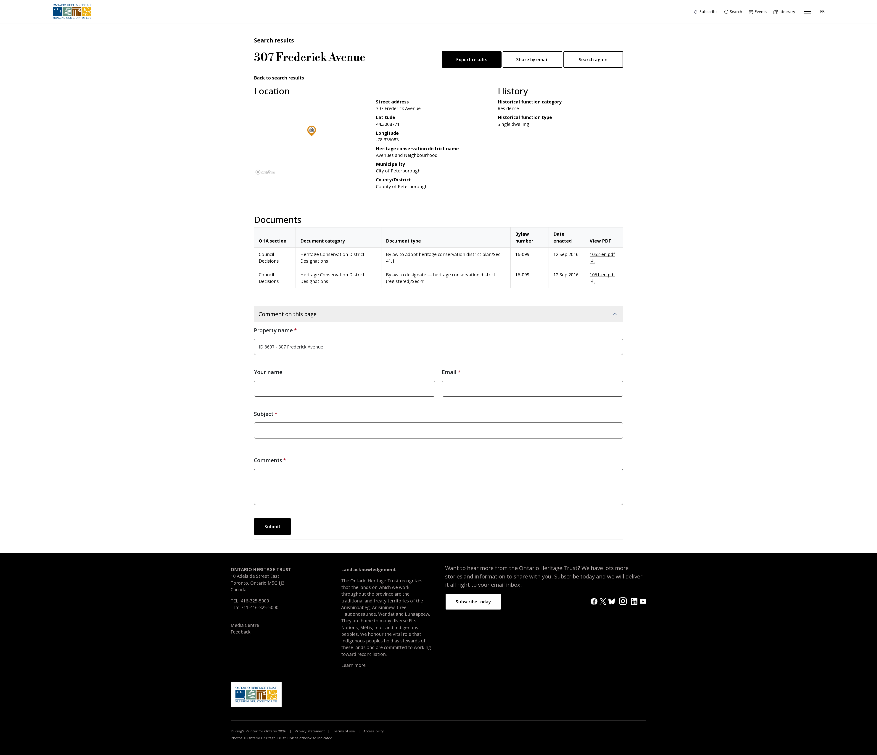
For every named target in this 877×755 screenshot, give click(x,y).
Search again (593, 59)
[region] (311, 137)
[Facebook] (594, 601)
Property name (273, 330)
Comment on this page (288, 314)
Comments (268, 460)
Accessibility (373, 731)
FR (822, 11)
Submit (272, 526)
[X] (603, 601)
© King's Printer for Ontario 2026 (259, 731)
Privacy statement (310, 731)
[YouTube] (643, 601)
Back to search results (279, 78)
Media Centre (245, 625)
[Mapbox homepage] (265, 172)
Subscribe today (473, 602)
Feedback (241, 632)
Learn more (353, 665)
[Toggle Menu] (807, 11)
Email (449, 372)
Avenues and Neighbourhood (407, 155)
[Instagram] (623, 601)
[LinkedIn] (634, 601)
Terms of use (344, 731)
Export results (471, 59)
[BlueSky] (611, 601)
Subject (263, 413)
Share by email (532, 59)
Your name (268, 372)
